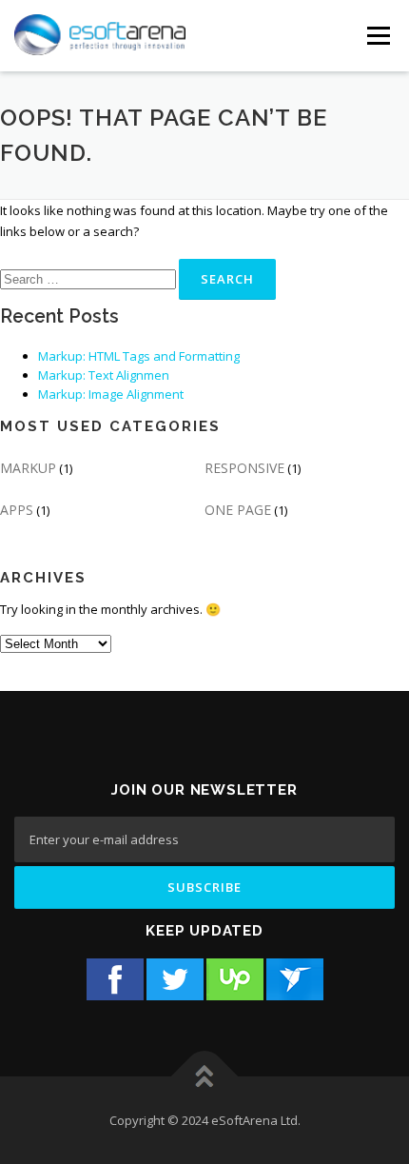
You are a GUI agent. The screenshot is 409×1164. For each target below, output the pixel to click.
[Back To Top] (205, 1076)
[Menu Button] (378, 35)
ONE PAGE (237, 510)
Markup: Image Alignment (111, 394)
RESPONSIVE (244, 468)
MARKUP (28, 468)
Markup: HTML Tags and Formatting (139, 356)
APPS (16, 510)
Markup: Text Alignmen (103, 375)
